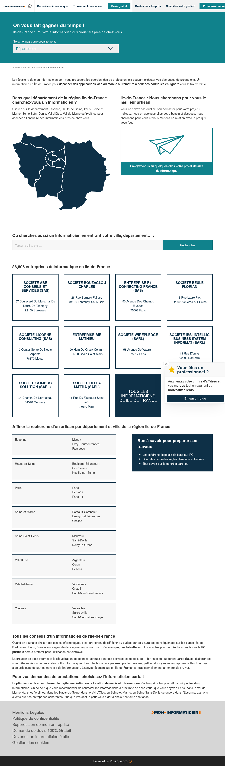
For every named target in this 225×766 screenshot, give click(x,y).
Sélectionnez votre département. (34, 41)
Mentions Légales (28, 712)
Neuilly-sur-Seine (83, 472)
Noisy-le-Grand (82, 544)
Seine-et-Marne (25, 511)
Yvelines (20, 608)
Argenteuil (78, 560)
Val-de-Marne (24, 584)
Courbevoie (79, 468)
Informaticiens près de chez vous (67, 118)
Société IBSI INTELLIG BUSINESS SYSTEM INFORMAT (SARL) (189, 338)
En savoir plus (195, 398)
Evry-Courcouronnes (85, 444)
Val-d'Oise (21, 560)
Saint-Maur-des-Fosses (87, 593)
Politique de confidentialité (35, 718)
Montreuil (78, 536)
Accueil (16, 67)
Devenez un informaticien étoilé (40, 736)
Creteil (76, 588)
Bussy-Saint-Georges (86, 516)
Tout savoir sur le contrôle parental (165, 463)
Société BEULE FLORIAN (190, 284)
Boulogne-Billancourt (85, 463)
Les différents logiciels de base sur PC (168, 454)
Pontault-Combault (84, 511)
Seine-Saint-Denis (27, 536)
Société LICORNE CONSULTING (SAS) (35, 336)
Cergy (76, 564)
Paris (18, 487)
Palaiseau (78, 448)
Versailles (78, 608)
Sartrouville (79, 612)
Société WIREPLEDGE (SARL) (138, 336)
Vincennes (79, 584)
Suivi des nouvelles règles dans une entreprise (173, 459)
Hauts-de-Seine (25, 463)
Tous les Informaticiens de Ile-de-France (138, 395)
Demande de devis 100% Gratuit (41, 730)
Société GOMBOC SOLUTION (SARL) (35, 384)
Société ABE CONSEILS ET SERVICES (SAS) (35, 286)
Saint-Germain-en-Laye (87, 617)
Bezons (77, 569)
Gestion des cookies (30, 742)
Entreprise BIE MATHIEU (86, 336)
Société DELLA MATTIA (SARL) (87, 384)
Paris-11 (77, 496)
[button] (52, 6)
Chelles (77, 520)
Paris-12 (77, 492)
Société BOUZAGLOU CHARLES (87, 284)
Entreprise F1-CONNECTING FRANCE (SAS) (138, 286)
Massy (76, 439)
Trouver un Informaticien (35, 67)
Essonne (20, 439)
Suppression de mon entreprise (40, 724)
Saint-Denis (80, 540)
